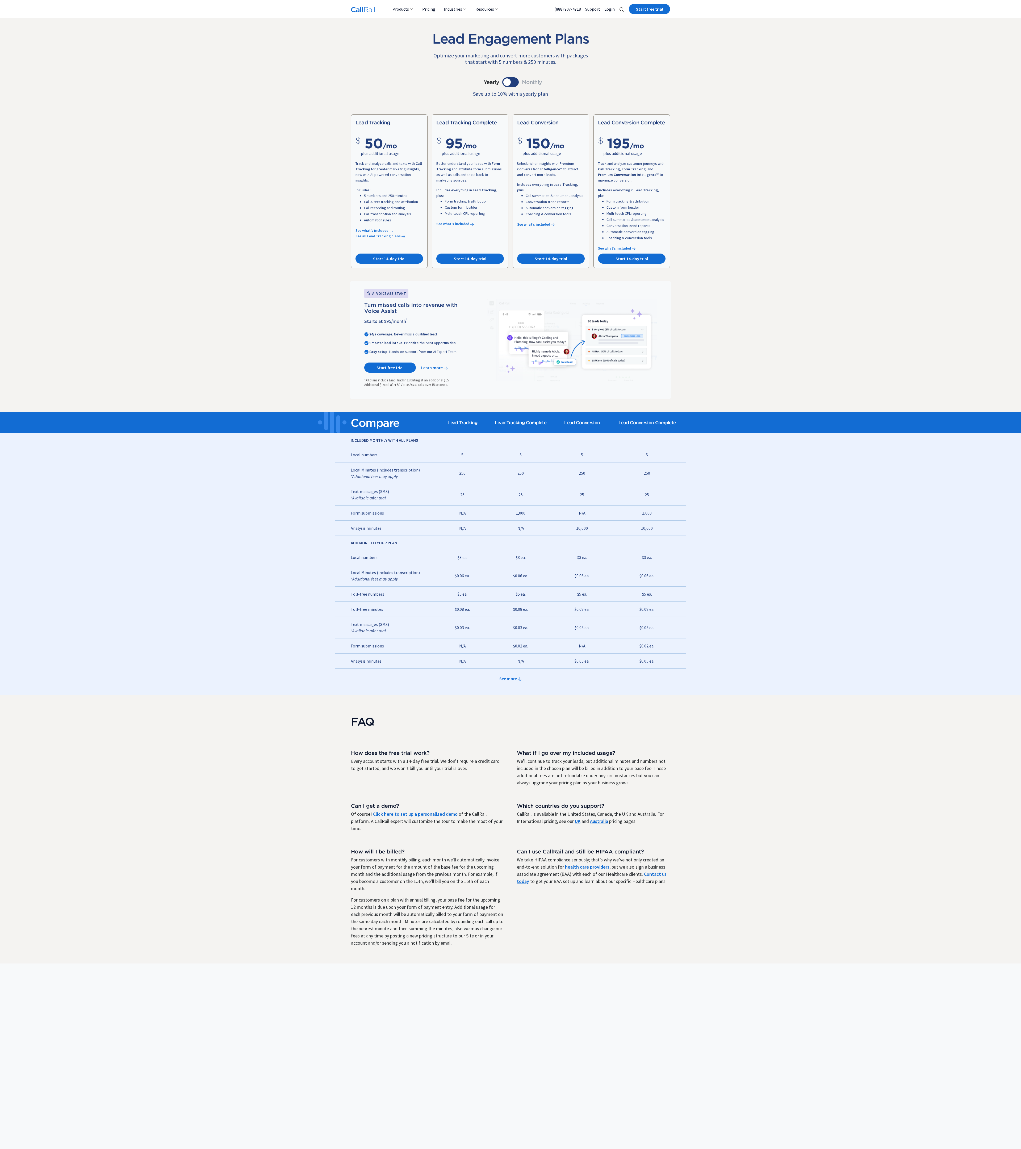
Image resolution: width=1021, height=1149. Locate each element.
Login (609, 9)
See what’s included (372, 230)
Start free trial (649, 9)
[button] (622, 9)
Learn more (432, 367)
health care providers (587, 867)
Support (592, 9)
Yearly (491, 82)
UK (577, 821)
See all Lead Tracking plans (378, 236)
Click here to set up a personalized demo (415, 814)
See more (508, 678)
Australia (599, 821)
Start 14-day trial (389, 258)
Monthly (532, 82)
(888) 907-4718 (567, 9)
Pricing (428, 9)
